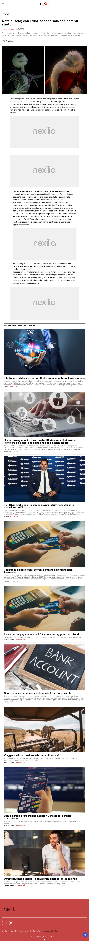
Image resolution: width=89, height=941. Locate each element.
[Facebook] (3, 921)
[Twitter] (10, 921)
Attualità (6, 14)
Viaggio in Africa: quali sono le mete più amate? (31, 755)
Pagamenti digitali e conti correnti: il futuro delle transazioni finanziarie (38, 571)
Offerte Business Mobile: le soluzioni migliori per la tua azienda (40, 879)
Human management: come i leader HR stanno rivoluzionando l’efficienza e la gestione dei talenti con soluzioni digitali (40, 441)
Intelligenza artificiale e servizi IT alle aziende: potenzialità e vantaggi (44, 378)
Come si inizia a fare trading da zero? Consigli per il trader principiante (37, 817)
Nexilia (6, 387)
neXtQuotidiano (8, 29)
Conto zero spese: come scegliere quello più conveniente (38, 693)
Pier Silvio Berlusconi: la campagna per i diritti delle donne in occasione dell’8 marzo (39, 506)
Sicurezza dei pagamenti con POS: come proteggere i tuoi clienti (41, 634)
